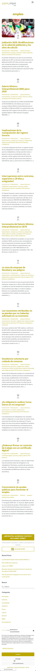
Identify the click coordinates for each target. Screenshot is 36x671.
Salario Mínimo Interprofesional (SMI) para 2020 (15, 89)
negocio (28, 277)
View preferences (18, 663)
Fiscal (3, 609)
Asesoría (4, 599)
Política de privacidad (19, 667)
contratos (20, 186)
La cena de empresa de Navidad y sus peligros (13, 268)
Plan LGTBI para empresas (9, 562)
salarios (19, 98)
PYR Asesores (17, 54)
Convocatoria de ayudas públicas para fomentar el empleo (15, 490)
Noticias (27, 50)
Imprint (27, 667)
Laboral (22, 50)
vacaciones (5, 325)
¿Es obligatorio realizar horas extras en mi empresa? (16, 403)
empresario (17, 277)
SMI (16, 235)
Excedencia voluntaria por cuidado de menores (15, 360)
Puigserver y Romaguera (10, 50)
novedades (9, 54)
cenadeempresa (15, 275)
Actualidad (5, 596)
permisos (13, 323)
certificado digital (7, 455)
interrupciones (6, 188)
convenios (13, 409)
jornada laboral (11, 142)
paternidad (5, 370)
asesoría (13, 52)
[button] (33, 631)
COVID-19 (4, 606)
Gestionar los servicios (8, 648)
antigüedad (5, 186)
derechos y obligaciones (25, 140)
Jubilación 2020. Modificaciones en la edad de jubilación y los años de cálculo (18, 45)
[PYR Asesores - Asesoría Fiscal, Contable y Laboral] (9, 6)
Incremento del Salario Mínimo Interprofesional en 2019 (18, 225)
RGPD (3, 619)
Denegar (18, 659)
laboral (4, 54)
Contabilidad (5, 603)
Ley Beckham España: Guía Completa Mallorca (15, 559)
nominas (29, 96)
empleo (24, 52)
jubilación (29, 52)
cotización (19, 52)
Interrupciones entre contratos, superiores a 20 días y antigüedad (18, 179)
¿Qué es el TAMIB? (7, 566)
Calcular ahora (19, 549)
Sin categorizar (6, 622)
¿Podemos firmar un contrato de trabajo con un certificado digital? (17, 448)
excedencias (5, 368)
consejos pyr (14, 96)
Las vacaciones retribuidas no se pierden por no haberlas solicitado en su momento (17, 313)
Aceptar (18, 654)
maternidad (30, 368)
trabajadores (5, 144)
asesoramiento (6, 52)
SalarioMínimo (6, 235)
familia (11, 368)
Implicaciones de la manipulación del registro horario (15, 133)
